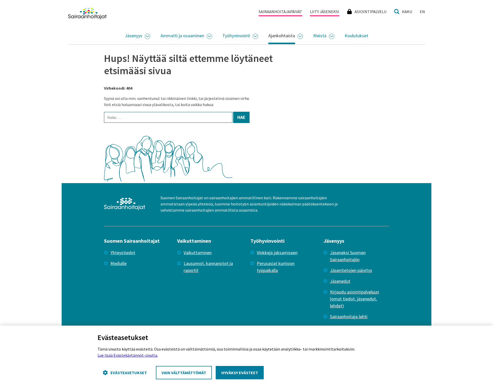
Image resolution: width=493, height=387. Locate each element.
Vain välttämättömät (184, 372)
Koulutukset (356, 36)
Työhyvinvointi (236, 36)
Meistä (319, 36)
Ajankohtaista (281, 36)
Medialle (118, 263)
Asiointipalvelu (370, 11)
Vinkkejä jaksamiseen (277, 253)
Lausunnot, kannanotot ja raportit (208, 266)
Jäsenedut (340, 281)
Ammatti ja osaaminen (182, 36)
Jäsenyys (133, 36)
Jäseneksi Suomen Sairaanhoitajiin (348, 256)
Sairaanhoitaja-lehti (348, 316)
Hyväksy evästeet (239, 372)
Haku (407, 11)
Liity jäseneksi (324, 11)
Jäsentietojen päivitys (351, 270)
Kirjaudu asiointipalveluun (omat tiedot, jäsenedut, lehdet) (354, 299)
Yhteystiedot (122, 253)
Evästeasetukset (128, 372)
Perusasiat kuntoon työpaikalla (276, 266)
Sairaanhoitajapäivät (280, 11)
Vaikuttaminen (198, 253)
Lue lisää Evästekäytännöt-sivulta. (128, 355)
